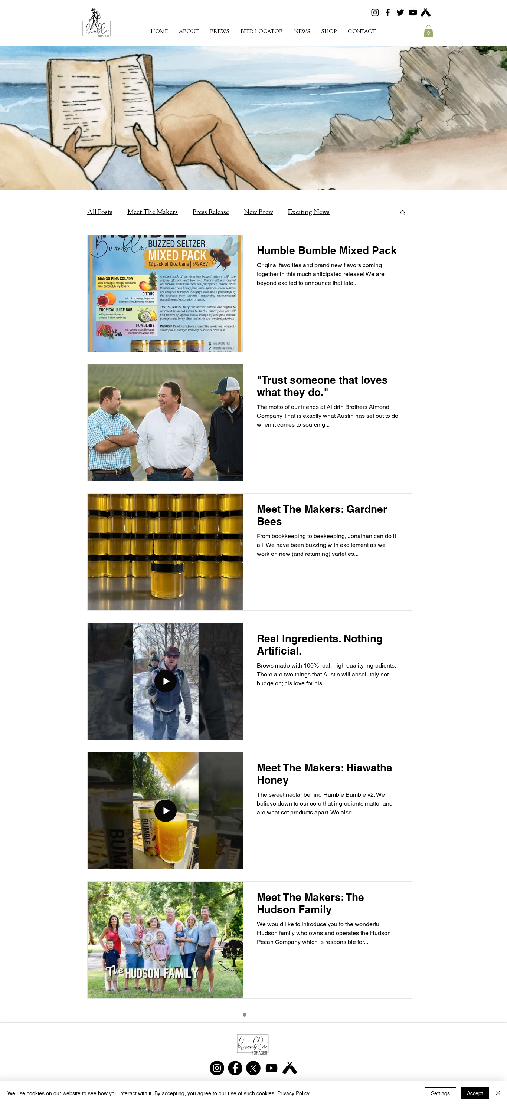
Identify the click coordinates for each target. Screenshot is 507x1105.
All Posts (99, 212)
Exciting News (309, 212)
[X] (253, 1068)
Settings (440, 1093)
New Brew (258, 212)
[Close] (498, 1093)
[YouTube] (413, 12)
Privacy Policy (293, 1093)
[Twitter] (400, 12)
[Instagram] (375, 12)
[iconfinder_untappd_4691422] (426, 12)
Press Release (211, 212)
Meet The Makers (152, 212)
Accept (475, 1093)
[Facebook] (388, 12)
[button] (220, 32)
